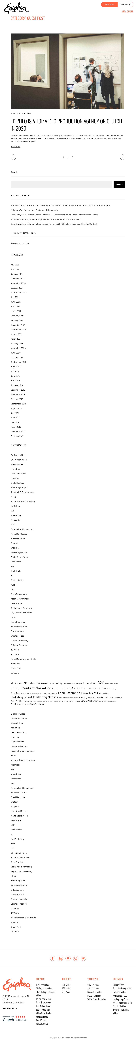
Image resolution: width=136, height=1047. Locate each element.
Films (13, 617)
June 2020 (16, 352)
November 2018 (18, 394)
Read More (15, 147)
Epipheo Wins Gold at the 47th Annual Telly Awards (34, 210)
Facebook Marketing (105, 689)
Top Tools (46, 701)
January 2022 (17, 320)
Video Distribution (19, 626)
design (64, 689)
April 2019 (15, 380)
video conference (55, 701)
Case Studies (17, 603)
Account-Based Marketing (23, 501)
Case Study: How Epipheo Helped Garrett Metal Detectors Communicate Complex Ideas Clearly (54, 214)
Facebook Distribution (91, 689)
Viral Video (15, 506)
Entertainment (17, 631)
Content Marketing (19, 640)
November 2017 (18, 431)
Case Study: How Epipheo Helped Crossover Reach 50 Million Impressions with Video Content (54, 224)
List (12, 589)
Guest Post (16, 668)
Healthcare (16, 561)
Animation (15, 663)
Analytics (79, 683)
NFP (12, 566)
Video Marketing (89, 700)
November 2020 (18, 348)
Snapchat (15, 547)
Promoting (83, 697)
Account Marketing (69, 683)
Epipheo (66, 1037)
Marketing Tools (18, 622)
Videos (27, 704)
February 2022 (17, 315)
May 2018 (15, 422)
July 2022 (15, 297)
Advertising (16, 515)
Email (68, 689)
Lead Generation (18, 473)
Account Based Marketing (51, 683)
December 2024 (18, 278)
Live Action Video (19, 459)
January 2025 (17, 274)
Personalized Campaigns (22, 529)
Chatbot (14, 543)
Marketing (15, 469)
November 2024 (18, 283)
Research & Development (22, 492)
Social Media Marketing (21, 608)
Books (107, 683)
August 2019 (16, 366)
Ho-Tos (23, 693)
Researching (118, 697)
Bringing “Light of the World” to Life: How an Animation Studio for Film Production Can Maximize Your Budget (60, 205)
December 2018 (18, 389)
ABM (13, 584)
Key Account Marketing (21, 612)
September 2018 (18, 403)
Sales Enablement (19, 594)
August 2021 (16, 334)
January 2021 (17, 343)
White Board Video (19, 557)
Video (28, 113)
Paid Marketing (17, 580)
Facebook (77, 688)
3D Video (15, 654)
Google (114, 689)
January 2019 (17, 385)
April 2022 (15, 306)
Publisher (91, 697)
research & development (104, 697)
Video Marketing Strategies (107, 701)
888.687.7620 (10, 1008)
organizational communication (68, 697)
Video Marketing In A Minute (23, 659)
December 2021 (18, 325)
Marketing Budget (19, 487)
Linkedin (15, 673)
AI (11, 575)
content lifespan (16, 689)
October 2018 (17, 399)
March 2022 (16, 311)
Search (14, 172)
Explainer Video (18, 455)
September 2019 (18, 362)
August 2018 (16, 408)
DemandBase (56, 689)
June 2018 (15, 417)
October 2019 (17, 357)
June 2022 (16, 301)
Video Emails (76, 701)
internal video (17, 464)
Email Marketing (18, 538)
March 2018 (16, 427)
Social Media (38, 701)
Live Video (105, 693)
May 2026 (15, 264)
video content (66, 701)
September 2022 (18, 292)
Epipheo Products (19, 645)
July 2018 (15, 413)
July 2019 (15, 371)
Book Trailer (16, 571)
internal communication (34, 693)
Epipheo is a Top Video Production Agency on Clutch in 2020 (66, 124)
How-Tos (15, 478)
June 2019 (15, 376)
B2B (12, 510)
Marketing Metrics (19, 552)
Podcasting (16, 520)
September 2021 (18, 329)
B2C (12, 524)
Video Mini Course (19, 534)
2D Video (15, 649)
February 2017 (17, 436)
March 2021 (16, 338)
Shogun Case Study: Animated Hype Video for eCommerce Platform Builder (45, 219)
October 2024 (17, 288)
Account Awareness (20, 598)
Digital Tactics (17, 483)
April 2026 (15, 269)
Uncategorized (17, 635)
